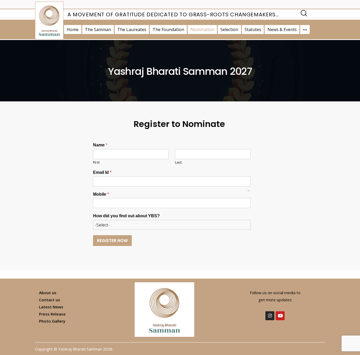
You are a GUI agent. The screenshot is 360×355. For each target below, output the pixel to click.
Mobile (101, 194)
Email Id (102, 172)
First (96, 162)
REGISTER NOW (112, 241)
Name (100, 145)
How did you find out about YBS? (126, 216)
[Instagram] (269, 315)
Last (178, 162)
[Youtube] (280, 315)
